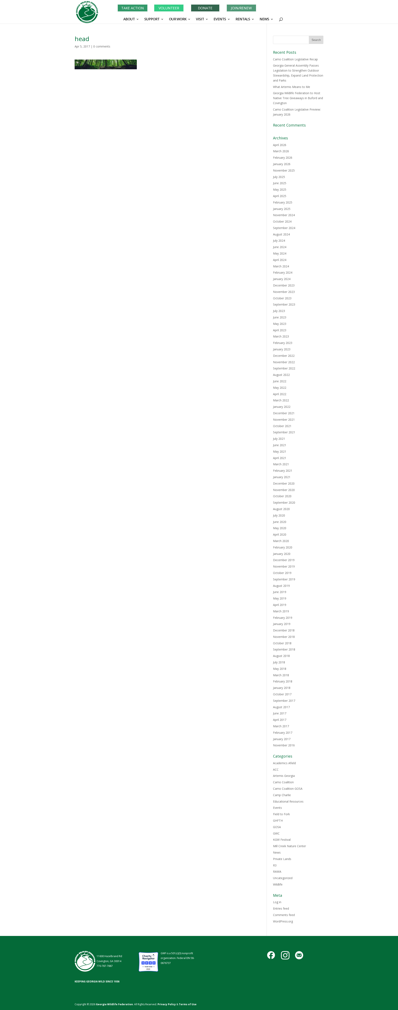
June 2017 (279, 713)
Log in (277, 902)
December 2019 (284, 560)
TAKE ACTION (132, 8)
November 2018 (284, 637)
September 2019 (284, 579)
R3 (275, 865)
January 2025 (281, 209)
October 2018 (282, 643)
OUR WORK (177, 19)
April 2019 (279, 605)
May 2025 (279, 189)
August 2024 (281, 234)
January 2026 (281, 164)
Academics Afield (284, 763)
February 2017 (282, 733)
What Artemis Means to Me (291, 87)
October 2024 (282, 221)
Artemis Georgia (284, 776)
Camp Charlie (282, 795)
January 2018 (281, 688)
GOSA (277, 827)
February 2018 (282, 681)
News (277, 852)
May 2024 (279, 253)
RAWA (277, 872)
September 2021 (284, 432)
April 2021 (279, 458)
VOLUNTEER (169, 8)
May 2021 (279, 451)
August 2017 (281, 707)
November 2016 (284, 745)
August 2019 (281, 586)
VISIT (200, 19)
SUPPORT (151, 19)
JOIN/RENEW (241, 8)
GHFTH (278, 820)
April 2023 (279, 330)
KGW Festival (282, 840)
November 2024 (284, 215)
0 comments (101, 46)
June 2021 (279, 445)
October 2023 (282, 298)
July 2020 (279, 515)
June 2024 (279, 247)
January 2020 (281, 554)
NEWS (264, 19)
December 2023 (284, 285)
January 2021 (281, 477)
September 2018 (284, 649)
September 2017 (284, 701)
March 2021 (281, 464)
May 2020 (279, 528)
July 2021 (279, 439)
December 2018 (284, 630)
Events (277, 808)
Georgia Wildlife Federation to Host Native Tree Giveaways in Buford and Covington (298, 98)
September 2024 (284, 228)
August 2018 (281, 656)
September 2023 (284, 304)
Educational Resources (288, 801)
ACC (276, 769)
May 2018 (279, 669)
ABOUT (129, 19)
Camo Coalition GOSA (287, 789)
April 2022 (279, 394)
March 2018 (281, 675)
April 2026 (279, 145)
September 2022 (284, 368)
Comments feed (284, 915)
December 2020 (284, 483)
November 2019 (284, 566)
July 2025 (279, 177)
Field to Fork (281, 814)
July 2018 (279, 662)
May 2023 (279, 324)
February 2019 (282, 618)
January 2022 (281, 407)
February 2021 (282, 471)
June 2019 (279, 592)
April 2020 (279, 534)
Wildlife (278, 884)
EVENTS (220, 19)
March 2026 (281, 151)
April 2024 (279, 260)
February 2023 (282, 343)
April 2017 (279, 720)
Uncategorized (282, 878)
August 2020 (281, 509)
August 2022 (281, 375)
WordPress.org (283, 921)
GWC (276, 833)
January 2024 (281, 279)
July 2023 (279, 311)
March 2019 (281, 611)
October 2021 (282, 426)
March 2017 (281, 726)
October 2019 (282, 573)
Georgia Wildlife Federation (114, 1004)
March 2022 (281, 400)
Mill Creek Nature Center (289, 846)
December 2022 (284, 356)
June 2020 (279, 522)
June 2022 (279, 381)
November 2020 (284, 490)
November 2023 (284, 292)
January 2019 (281, 624)
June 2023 (279, 317)
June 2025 (279, 183)
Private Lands (282, 859)
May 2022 (279, 388)
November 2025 (284, 170)
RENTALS (242, 19)
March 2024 (281, 266)
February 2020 (282, 547)
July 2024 (279, 240)
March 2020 (281, 541)
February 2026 (282, 158)
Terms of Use (188, 1004)
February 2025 (282, 202)
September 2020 (284, 502)
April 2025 (279, 196)
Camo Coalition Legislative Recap (295, 59)
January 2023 (281, 349)
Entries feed (281, 908)
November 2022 (284, 362)
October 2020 (282, 496)
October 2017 (282, 694)
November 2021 (284, 420)
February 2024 (282, 272)
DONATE (205, 8)
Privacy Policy (166, 1004)
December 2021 (284, 413)
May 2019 (279, 598)
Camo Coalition (283, 782)
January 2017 (281, 739)
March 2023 (281, 336)
